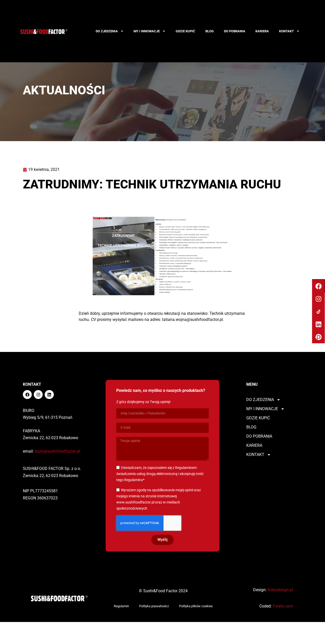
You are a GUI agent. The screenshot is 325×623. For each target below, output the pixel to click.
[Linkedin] (49, 394)
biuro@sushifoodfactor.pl (57, 451)
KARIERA (262, 31)
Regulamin (121, 606)
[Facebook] (27, 394)
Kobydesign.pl (280, 589)
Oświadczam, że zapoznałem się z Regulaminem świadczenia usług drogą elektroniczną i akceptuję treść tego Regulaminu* (160, 474)
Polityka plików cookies (196, 606)
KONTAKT (286, 31)
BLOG (209, 31)
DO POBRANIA (234, 31)
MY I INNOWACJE (147, 31)
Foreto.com (283, 606)
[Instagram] (38, 394)
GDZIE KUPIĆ (185, 31)
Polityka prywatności (154, 606)
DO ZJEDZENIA (107, 31)
